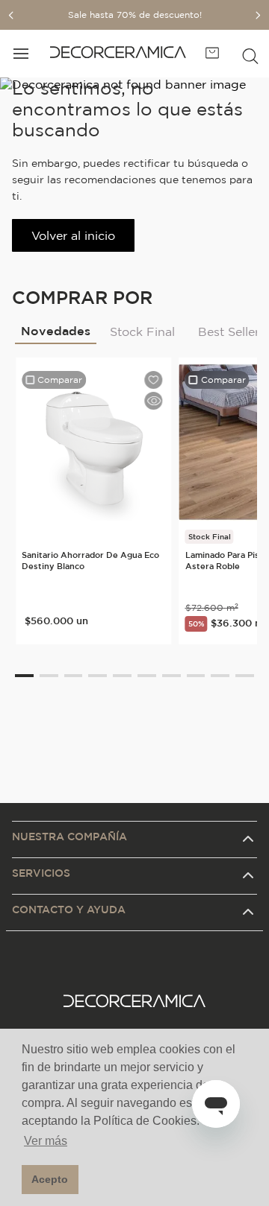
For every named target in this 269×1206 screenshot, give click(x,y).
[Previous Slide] (11, 15)
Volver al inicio (73, 235)
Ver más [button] (45, 1140)
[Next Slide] (258, 15)
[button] (250, 53)
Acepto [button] (49, 1179)
